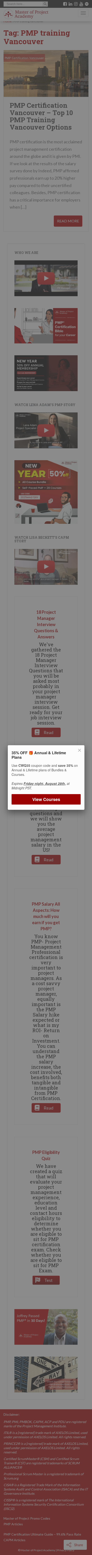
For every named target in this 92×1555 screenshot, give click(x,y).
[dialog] (46, 777)
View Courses (46, 799)
